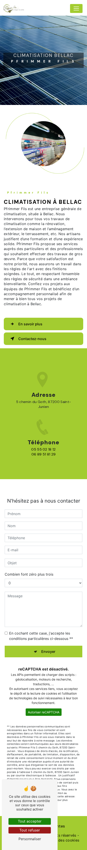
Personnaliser (30, 839)
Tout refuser (29, 830)
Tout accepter (29, 821)
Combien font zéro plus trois (29, 574)
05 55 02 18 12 (43, 449)
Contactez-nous (32, 338)
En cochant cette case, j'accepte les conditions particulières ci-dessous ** (41, 636)
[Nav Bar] (76, 8)
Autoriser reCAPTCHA (43, 712)
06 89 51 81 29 (43, 454)
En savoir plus (30, 324)
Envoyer (48, 651)
